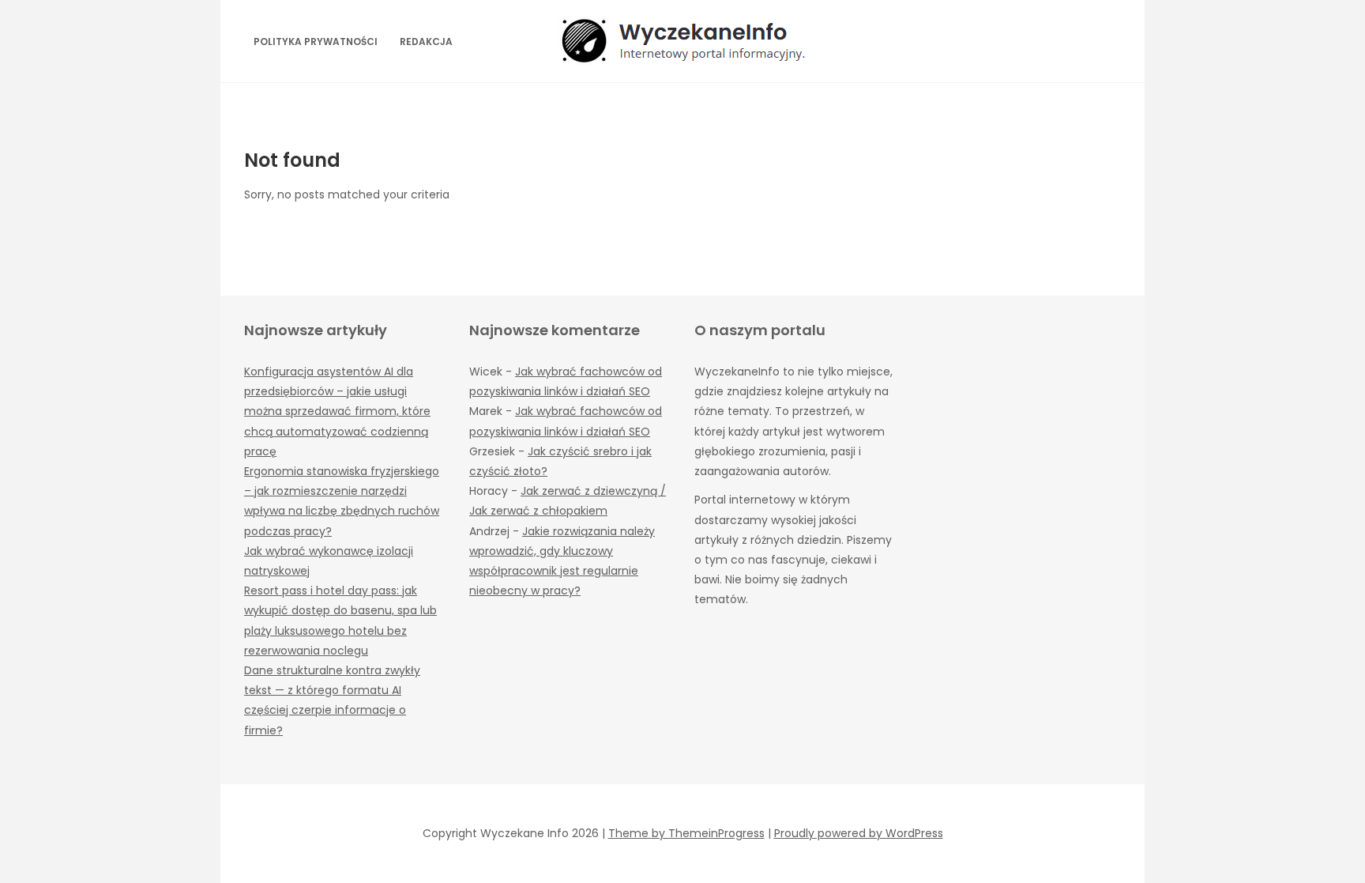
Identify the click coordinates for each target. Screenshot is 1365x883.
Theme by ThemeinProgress (686, 833)
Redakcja (426, 41)
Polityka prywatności (316, 41)
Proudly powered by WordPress (858, 833)
